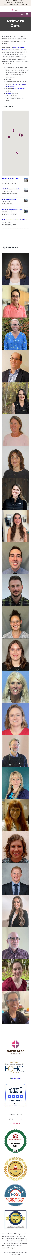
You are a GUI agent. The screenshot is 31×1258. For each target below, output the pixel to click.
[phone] (20, 1123)
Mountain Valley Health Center (12, 209)
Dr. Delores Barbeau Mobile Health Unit (14, 220)
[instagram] (14, 1123)
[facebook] (11, 1123)
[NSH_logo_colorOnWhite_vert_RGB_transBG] (15, 1038)
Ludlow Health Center (9, 199)
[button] (19, 134)
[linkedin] (17, 1123)
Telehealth (9, 93)
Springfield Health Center (10, 179)
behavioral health (19, 89)
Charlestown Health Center (11, 189)
